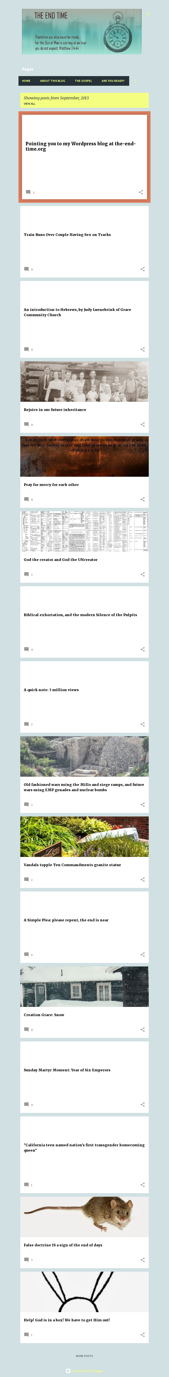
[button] (140, 193)
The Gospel (83, 80)
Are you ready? (113, 80)
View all (29, 103)
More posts (84, 1356)
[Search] (148, 14)
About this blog (52, 80)
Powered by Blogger (87, 1371)
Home (26, 80)
